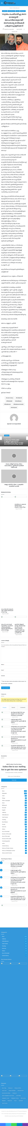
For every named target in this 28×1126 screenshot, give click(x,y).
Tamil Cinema (5, 817)
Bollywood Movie (18, 1088)
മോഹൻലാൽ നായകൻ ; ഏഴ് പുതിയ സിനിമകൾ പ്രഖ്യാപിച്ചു (7, 610)
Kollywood (14, 1093)
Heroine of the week (6, 838)
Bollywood (4, 805)
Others (3, 829)
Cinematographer (6, 841)
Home (10, 8)
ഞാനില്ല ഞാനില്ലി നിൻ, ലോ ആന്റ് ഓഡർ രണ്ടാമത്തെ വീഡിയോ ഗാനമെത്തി (18, 714)
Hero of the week (6, 836)
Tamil (3, 796)
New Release (5, 822)
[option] (14, 438)
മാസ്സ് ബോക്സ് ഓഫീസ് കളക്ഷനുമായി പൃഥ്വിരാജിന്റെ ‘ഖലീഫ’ (18, 721)
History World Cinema (7, 853)
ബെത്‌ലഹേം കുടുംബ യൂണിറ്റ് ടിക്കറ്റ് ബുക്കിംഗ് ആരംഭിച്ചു (20, 505)
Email (2, 670)
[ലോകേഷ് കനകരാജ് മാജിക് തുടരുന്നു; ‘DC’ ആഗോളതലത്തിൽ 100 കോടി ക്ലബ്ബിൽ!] (6, 739)
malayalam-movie (5, 1098)
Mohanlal (9, 401)
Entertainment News (6, 1093)
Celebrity (4, 11)
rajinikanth (21, 1100)
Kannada (4, 807)
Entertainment (21, 1090)
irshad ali (19, 398)
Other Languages (6, 800)
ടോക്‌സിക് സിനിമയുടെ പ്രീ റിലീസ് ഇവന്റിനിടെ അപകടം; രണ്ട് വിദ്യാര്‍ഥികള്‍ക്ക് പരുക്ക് (18, 747)
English (3, 810)
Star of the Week (5, 831)
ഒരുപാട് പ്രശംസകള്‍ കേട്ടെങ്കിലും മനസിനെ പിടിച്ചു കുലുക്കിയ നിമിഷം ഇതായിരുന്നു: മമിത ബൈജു (7, 627)
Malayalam (23, 11)
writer (3, 843)
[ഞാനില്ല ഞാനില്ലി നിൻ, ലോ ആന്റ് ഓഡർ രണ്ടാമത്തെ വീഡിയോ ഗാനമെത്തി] (6, 714)
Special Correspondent (9, 29)
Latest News (18, 1095)
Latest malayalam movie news (8, 1095)
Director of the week (6, 834)
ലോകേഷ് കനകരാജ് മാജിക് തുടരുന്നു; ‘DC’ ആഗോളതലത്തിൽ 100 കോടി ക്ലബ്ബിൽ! (18, 739)
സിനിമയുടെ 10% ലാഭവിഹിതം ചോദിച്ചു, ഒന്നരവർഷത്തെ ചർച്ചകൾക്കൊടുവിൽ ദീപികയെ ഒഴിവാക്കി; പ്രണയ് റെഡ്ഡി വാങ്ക (18, 730)
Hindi (3, 803)
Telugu (3, 798)
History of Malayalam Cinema (8, 850)
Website (3, 675)
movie (15, 1100)
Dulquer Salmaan (12, 1090)
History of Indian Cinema (7, 848)
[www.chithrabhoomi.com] (10, 3)
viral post (14, 407)
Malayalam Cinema (15, 1098)
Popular (4, 707)
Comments (22, 707)
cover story (10, 398)
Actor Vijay (4, 1088)
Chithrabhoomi (16, 8)
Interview (4, 826)
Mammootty (23, 1098)
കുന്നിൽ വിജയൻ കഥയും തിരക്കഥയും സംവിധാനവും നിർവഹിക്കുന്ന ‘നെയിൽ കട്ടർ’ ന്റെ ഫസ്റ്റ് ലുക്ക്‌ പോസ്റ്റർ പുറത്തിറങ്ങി (20, 629)
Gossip (17, 11)
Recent (13, 707)
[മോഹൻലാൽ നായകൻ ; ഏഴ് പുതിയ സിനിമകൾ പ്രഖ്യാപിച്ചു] (7, 552)
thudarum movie (18, 404)
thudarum (8, 404)
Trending (4, 819)
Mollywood (10, 1100)
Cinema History (5, 846)
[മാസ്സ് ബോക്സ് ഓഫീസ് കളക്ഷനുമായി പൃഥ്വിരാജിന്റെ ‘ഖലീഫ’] (6, 721)
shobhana (18, 401)
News (3, 791)
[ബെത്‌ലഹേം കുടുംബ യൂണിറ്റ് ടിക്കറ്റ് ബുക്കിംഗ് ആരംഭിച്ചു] (21, 499)
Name (2, 664)
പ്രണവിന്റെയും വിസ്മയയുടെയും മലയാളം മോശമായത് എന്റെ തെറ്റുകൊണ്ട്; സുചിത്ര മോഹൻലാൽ (13, 442)
